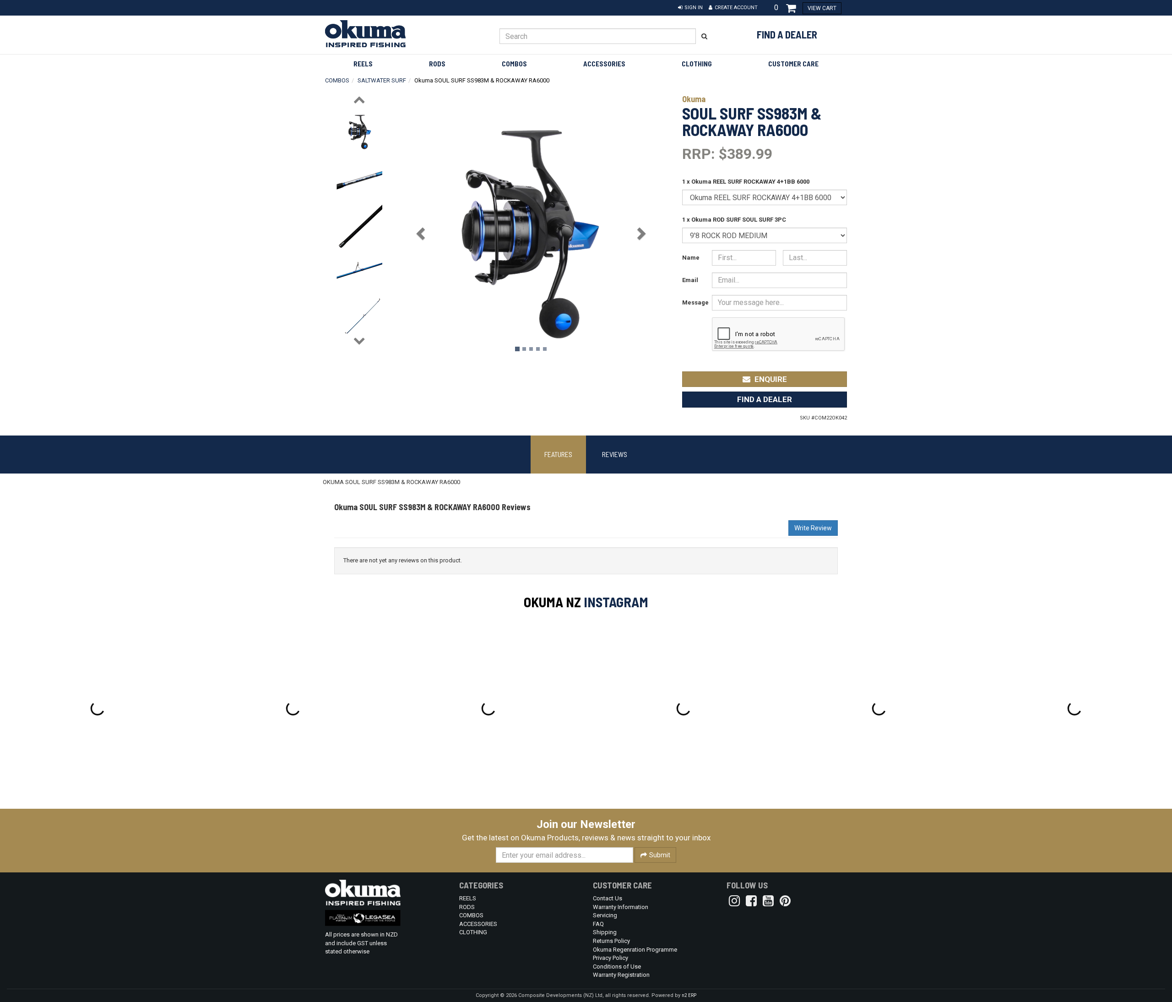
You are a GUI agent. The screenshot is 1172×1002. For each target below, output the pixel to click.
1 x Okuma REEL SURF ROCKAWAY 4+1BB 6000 (745, 181)
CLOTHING (697, 64)
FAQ (598, 923)
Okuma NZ (552, 602)
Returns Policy (611, 940)
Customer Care (793, 64)
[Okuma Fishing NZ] (385, 33)
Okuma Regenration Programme (635, 949)
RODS (437, 64)
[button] (690, 8)
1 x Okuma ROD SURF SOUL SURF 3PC (734, 219)
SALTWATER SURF (382, 80)
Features (558, 454)
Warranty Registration (621, 974)
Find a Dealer (787, 34)
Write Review (813, 528)
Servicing (605, 915)
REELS (363, 64)
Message (693, 302)
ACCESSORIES (604, 64)
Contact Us (607, 898)
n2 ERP (689, 995)
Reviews (614, 454)
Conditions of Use (617, 966)
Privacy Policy (610, 957)
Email (690, 280)
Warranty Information (620, 907)
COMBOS (514, 64)
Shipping (605, 932)
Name (691, 257)
